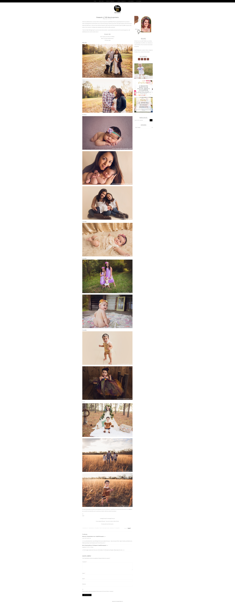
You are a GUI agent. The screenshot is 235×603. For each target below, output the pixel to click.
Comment (84, 561)
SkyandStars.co (119, 601)
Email (83, 578)
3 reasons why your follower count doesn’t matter (143, 93)
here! (109, 509)
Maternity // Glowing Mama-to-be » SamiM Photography (93, 536)
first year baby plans (97, 509)
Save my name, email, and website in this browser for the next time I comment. (97, 591)
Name (83, 573)
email (102, 511)
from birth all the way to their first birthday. (99, 23)
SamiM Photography (117, 9)
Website (84, 584)
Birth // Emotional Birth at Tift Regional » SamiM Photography (94, 545)
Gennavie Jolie (107, 34)
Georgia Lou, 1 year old (143, 76)
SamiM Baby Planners (112, 21)
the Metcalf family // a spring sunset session (143, 109)
